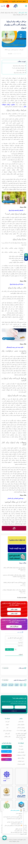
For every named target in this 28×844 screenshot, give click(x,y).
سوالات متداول (21, 758)
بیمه (7, 727)
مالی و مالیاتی (7, 736)
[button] (26, 6)
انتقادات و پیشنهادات (21, 755)
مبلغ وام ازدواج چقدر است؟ (18, 68)
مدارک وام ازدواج (20, 70)
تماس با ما (21, 749)
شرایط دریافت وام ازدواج (18, 65)
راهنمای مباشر (21, 752)
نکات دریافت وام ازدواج (19, 72)
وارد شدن (19, 632)
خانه (26, 12)
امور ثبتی (7, 721)
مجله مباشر (21, 721)
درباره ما (21, 746)
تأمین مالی (7, 733)
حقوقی (7, 724)
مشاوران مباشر (21, 724)
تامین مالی (21, 12)
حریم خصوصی (21, 761)
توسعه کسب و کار (7, 730)
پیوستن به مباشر (21, 727)
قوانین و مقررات (21, 764)
